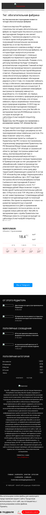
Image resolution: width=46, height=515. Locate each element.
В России (21, 370)
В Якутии (21, 367)
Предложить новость (31, 512)
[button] (41, 6)
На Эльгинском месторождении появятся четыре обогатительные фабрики (20, 20)
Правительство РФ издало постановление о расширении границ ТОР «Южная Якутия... (21, 122)
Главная (5, 12)
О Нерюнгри (19, 477)
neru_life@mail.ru (23, 457)
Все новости (21, 361)
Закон (21, 373)
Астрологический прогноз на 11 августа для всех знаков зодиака (27, 345)
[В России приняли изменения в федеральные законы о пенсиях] (8, 336)
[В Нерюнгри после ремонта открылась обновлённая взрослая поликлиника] (8, 319)
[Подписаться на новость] (19, 512)
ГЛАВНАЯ (10, 474)
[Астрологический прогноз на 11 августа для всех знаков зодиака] (8, 347)
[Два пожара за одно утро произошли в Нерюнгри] (8, 308)
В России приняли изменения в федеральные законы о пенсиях (26, 334)
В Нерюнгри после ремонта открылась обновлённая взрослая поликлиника (29, 317)
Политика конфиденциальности (23, 480)
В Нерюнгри (21, 364)
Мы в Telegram (23, 285)
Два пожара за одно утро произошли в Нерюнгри (29, 306)
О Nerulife (27, 477)
